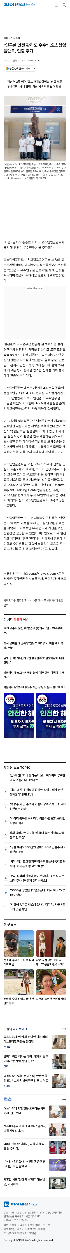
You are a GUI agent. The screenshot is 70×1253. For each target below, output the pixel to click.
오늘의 (15, 1029)
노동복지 (15, 38)
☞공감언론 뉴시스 (16, 573)
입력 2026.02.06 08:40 (25, 60)
